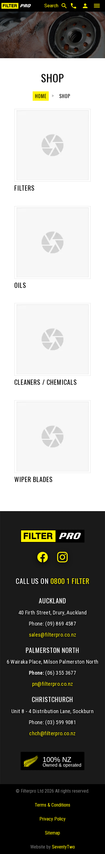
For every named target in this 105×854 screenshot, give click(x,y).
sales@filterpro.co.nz (52, 635)
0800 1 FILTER (70, 580)
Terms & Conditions (52, 805)
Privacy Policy (52, 819)
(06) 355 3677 (60, 673)
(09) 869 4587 (60, 624)
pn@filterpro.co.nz (52, 684)
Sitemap (52, 833)
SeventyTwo (63, 847)
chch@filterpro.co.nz (52, 733)
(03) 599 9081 (60, 722)
